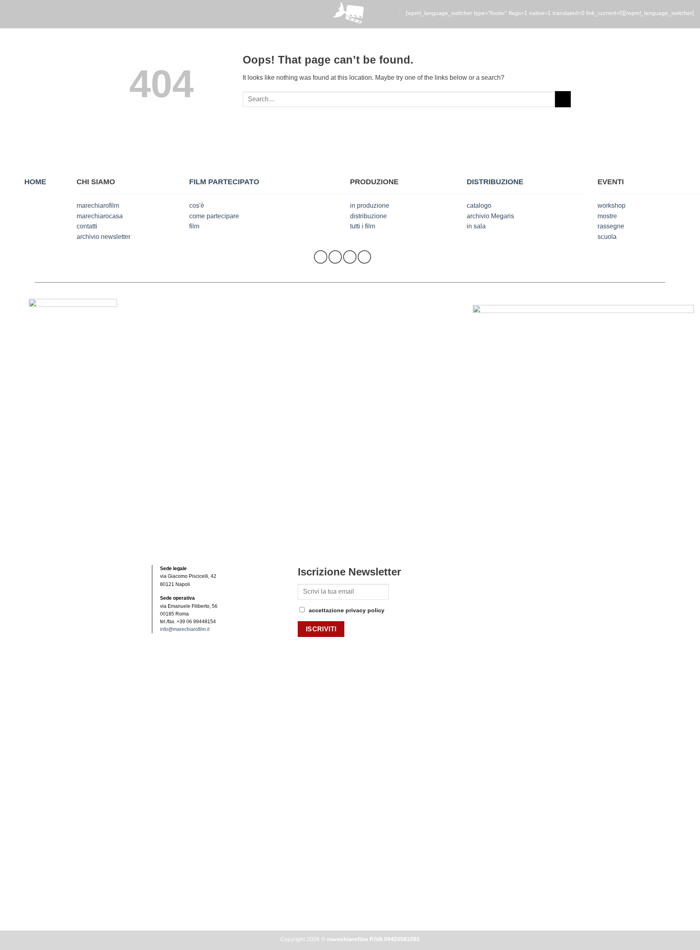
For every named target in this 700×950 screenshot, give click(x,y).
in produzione (369, 205)
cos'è (196, 205)
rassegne (611, 226)
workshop (611, 205)
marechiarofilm (98, 205)
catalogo (479, 205)
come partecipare (214, 216)
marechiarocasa (100, 216)
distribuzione (368, 216)
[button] (11, 13)
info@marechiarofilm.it (184, 629)
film (194, 226)
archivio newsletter (103, 236)
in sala (476, 226)
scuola (607, 236)
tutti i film (362, 226)
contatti (87, 226)
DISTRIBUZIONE (495, 182)
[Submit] (563, 99)
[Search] (388, 13)
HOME (35, 182)
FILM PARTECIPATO (224, 182)
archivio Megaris (490, 216)
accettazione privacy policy (346, 610)
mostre (607, 216)
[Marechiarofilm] (350, 14)
